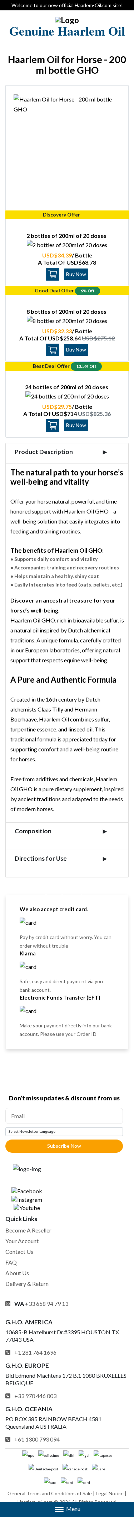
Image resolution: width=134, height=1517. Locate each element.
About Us (17, 1273)
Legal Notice (110, 1493)
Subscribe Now (64, 1146)
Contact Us (19, 1251)
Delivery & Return (27, 1283)
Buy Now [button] (76, 274)
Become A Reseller (28, 1230)
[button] (67, 1509)
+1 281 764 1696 (35, 1352)
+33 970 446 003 (35, 1395)
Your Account (22, 1240)
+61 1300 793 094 (37, 1439)
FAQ (11, 1262)
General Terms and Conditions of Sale (50, 1493)
